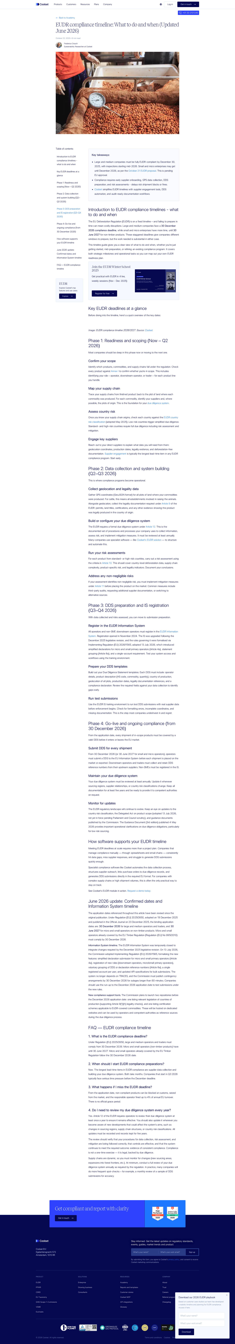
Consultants (82, 1292)
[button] (58, 4)
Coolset (98, 189)
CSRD (38, 1292)
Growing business (85, 1287)
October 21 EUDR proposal (142, 170)
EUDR (38, 1282)
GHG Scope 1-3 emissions (46, 1302)
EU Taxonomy (41, 1297)
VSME (38, 1307)
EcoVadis (39, 1312)
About (164, 1282)
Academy (124, 1282)
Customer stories (126, 1292)
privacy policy (173, 1259)
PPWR (38, 1287)
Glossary (123, 1307)
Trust (164, 1287)
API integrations (126, 1302)
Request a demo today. (139, 890)
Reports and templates (129, 1287)
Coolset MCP (125, 1297)
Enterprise (82, 1282)
